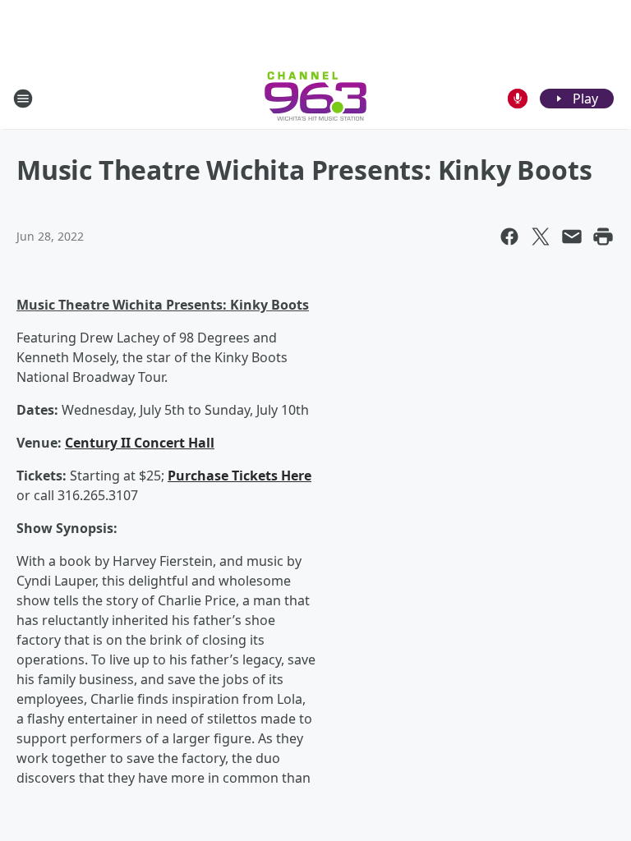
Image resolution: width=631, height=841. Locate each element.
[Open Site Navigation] (23, 98)
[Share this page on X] (540, 236)
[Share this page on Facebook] (509, 236)
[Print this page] (603, 236)
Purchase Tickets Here (239, 475)
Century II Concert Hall (139, 443)
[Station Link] (315, 98)
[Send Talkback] (517, 98)
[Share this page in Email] (571, 236)
